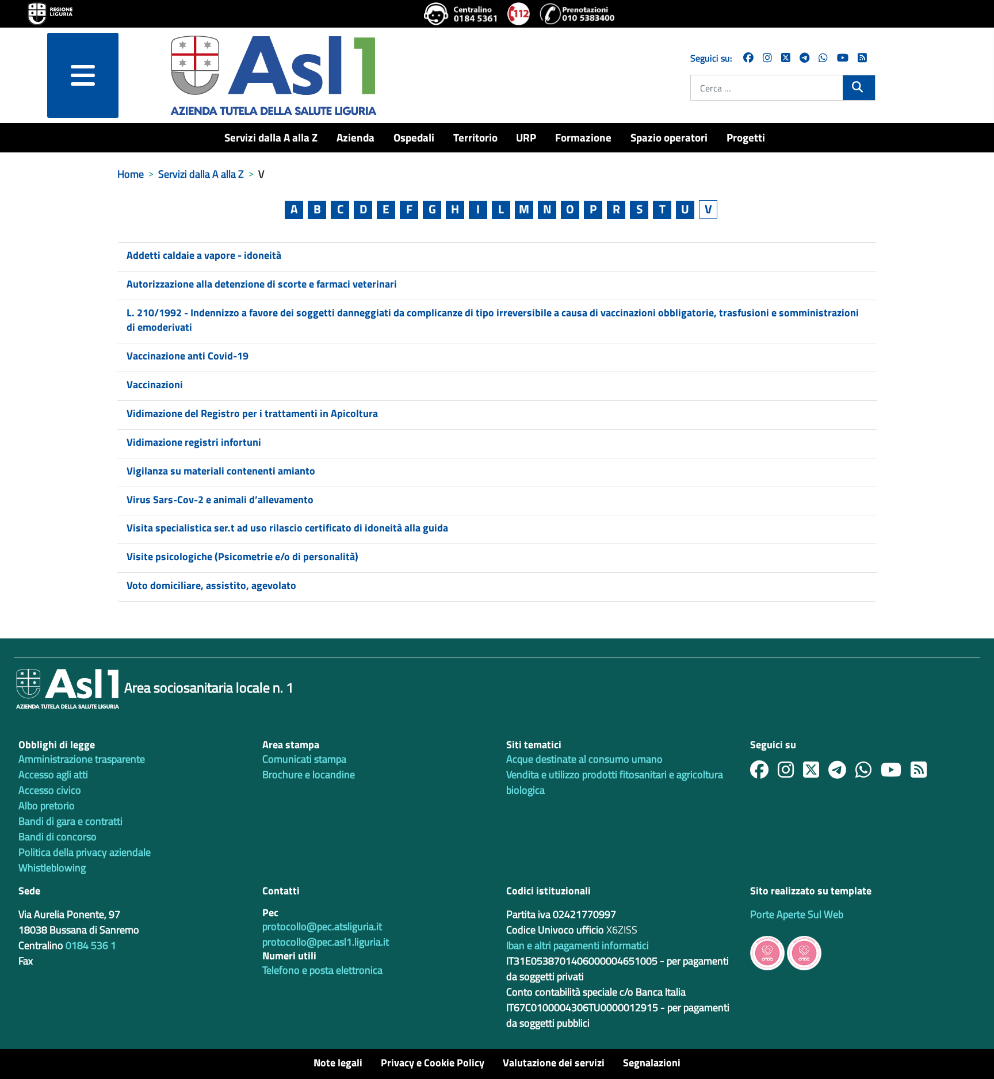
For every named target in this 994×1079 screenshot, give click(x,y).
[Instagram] (767, 58)
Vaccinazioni (155, 384)
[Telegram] (804, 58)
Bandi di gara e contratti (70, 821)
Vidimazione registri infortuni (194, 442)
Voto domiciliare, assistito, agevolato (211, 585)
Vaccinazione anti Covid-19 (187, 356)
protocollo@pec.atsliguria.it (322, 926)
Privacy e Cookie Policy (432, 1062)
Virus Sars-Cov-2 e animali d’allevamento (220, 499)
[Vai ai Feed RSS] (862, 58)
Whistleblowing (52, 867)
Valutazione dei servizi (554, 1062)
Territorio (475, 137)
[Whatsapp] (823, 58)
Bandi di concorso (57, 836)
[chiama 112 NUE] (519, 13)
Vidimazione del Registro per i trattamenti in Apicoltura (252, 413)
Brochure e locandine (308, 774)
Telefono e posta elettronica (322, 970)
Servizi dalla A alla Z (271, 137)
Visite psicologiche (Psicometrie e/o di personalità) (242, 556)
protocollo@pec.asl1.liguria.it (325, 942)
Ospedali (413, 137)
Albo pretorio (46, 805)
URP (526, 137)
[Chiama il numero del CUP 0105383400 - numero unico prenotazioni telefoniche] (577, 13)
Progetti (746, 137)
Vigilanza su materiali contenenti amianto (221, 471)
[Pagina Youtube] (842, 58)
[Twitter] (785, 58)
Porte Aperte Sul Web (796, 914)
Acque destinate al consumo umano (584, 759)
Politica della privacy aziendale (84, 852)
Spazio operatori (669, 137)
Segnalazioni (651, 1062)
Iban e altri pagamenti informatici (577, 945)
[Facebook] (748, 58)
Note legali (338, 1062)
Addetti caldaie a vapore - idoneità (204, 255)
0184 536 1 (91, 945)
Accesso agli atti (53, 774)
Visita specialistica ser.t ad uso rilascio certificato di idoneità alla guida (287, 527)
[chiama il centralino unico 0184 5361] (461, 13)
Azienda (355, 137)
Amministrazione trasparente (81, 759)
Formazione (583, 137)
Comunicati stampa (304, 759)
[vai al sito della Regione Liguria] (50, 13)
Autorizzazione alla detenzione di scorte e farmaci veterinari (262, 284)
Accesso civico (49, 790)
